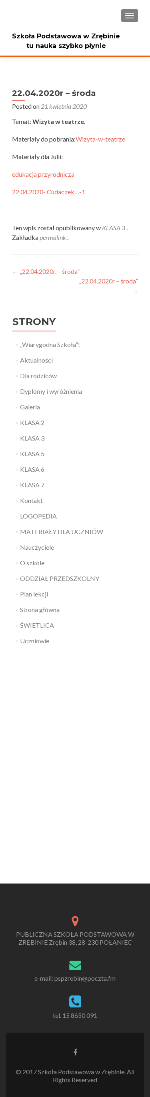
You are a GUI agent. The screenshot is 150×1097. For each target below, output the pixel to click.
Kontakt (31, 500)
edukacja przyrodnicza (43, 174)
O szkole (32, 562)
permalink (53, 237)
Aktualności (36, 360)
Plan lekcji (34, 594)
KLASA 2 (32, 422)
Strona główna (40, 609)
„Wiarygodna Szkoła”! (50, 344)
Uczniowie (34, 640)
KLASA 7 (32, 485)
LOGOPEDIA (38, 516)
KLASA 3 (113, 227)
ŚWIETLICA (37, 625)
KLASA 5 (32, 453)
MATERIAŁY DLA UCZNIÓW (61, 531)
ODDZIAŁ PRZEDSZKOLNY (59, 578)
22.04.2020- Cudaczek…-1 (48, 191)
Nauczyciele (37, 547)
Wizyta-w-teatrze (100, 139)
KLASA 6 (32, 469)
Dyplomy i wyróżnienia (51, 391)
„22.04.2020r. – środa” (46, 271)
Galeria (30, 407)
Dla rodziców (38, 375)
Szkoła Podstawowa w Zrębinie (66, 36)
